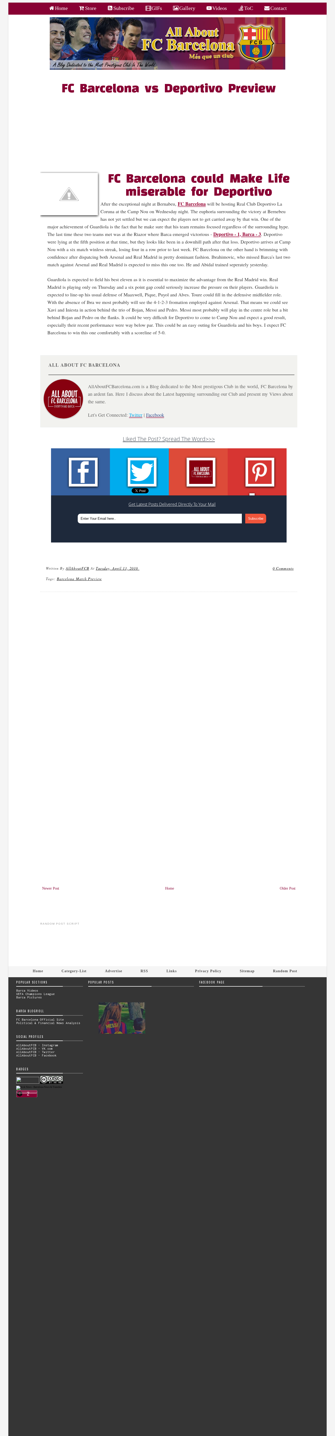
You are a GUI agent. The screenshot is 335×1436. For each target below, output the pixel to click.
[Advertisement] (171, 133)
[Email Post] (140, 568)
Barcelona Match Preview (79, 578)
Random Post (285, 971)
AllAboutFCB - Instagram (37, 1045)
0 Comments (283, 568)
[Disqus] (168, 667)
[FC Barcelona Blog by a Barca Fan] (167, 68)
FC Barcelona (192, 203)
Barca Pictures (29, 997)
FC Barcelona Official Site (40, 1019)
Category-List (74, 971)
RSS (144, 971)
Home (169, 888)
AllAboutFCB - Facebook (36, 1055)
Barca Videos (27, 990)
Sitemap (247, 971)
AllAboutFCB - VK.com (34, 1048)
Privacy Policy (208, 971)
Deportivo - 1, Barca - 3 (237, 234)
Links (171, 971)
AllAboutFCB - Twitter (35, 1052)
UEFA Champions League (35, 994)
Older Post (287, 888)
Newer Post (50, 888)
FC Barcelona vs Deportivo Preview (169, 89)
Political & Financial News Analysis (48, 1023)
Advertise (113, 971)
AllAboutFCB (77, 568)
